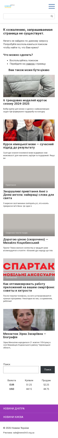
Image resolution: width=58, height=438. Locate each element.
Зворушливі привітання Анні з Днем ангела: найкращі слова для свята (28, 194)
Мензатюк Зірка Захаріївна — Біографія (24, 335)
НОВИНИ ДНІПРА (13, 408)
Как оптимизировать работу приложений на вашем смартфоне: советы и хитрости (29, 287)
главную (30, 63)
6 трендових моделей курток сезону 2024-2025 (25, 101)
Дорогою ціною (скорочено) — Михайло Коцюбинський (25, 241)
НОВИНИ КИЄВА (13, 417)
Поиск (6, 364)
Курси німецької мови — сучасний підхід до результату (28, 145)
